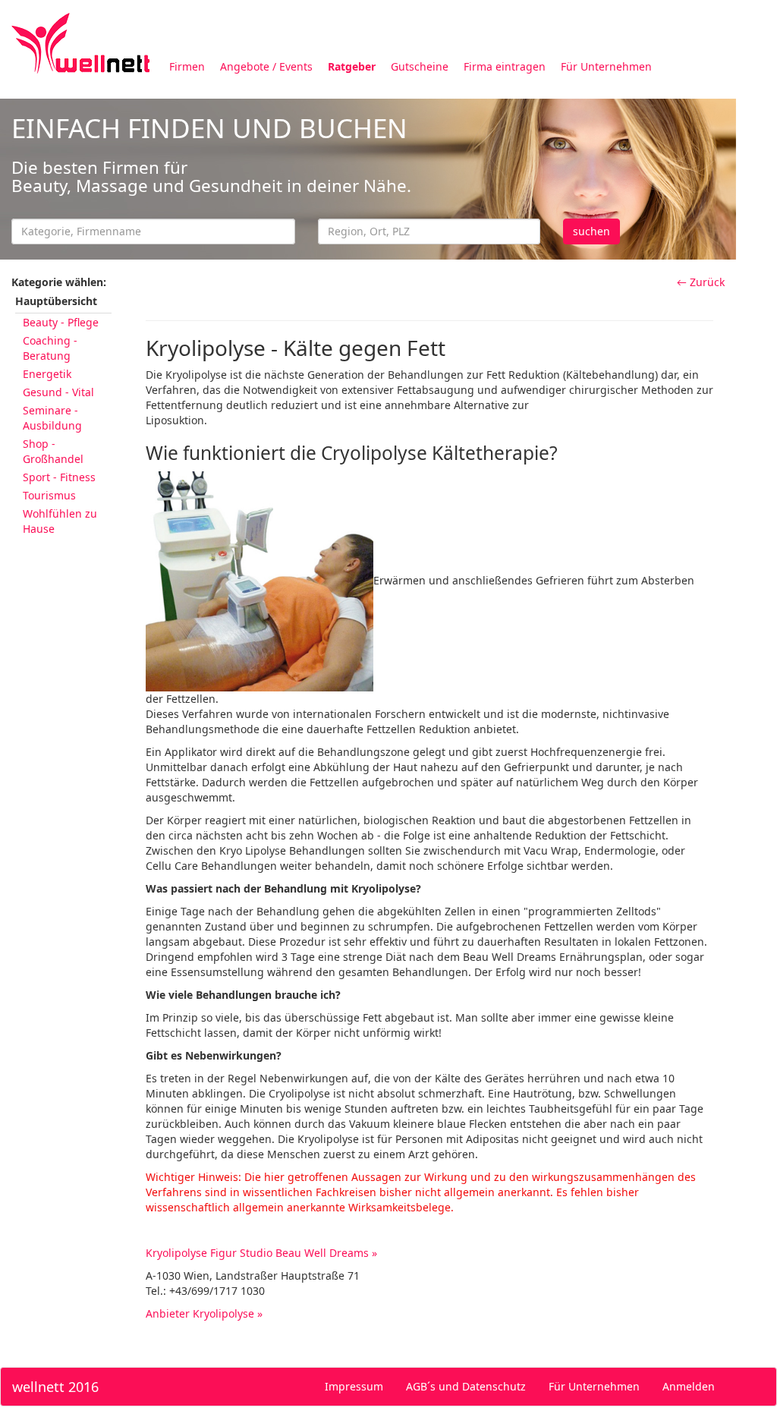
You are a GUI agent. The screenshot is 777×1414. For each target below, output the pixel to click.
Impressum (354, 1386)
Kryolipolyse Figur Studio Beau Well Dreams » (261, 1253)
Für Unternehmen (606, 66)
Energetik (47, 374)
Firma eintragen (505, 66)
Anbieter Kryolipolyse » (204, 1313)
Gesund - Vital (58, 392)
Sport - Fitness (59, 477)
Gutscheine (419, 66)
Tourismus (49, 495)
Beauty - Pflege (61, 322)
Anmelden (688, 1386)
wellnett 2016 (55, 1387)
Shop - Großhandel (53, 451)
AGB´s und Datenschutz (466, 1386)
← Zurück (701, 282)
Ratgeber (352, 66)
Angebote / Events (266, 66)
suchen (591, 231)
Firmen (187, 66)
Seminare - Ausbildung (52, 418)
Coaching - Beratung (50, 348)
